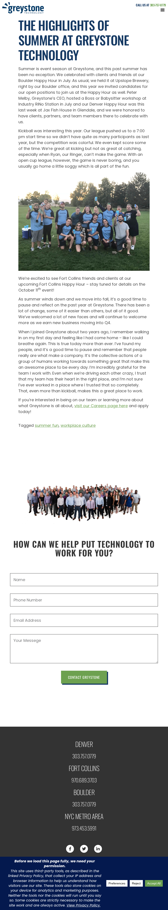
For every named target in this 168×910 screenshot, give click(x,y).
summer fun (47, 425)
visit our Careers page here (101, 405)
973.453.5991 (84, 828)
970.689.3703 (84, 780)
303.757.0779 (84, 756)
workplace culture (78, 425)
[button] (162, 10)
